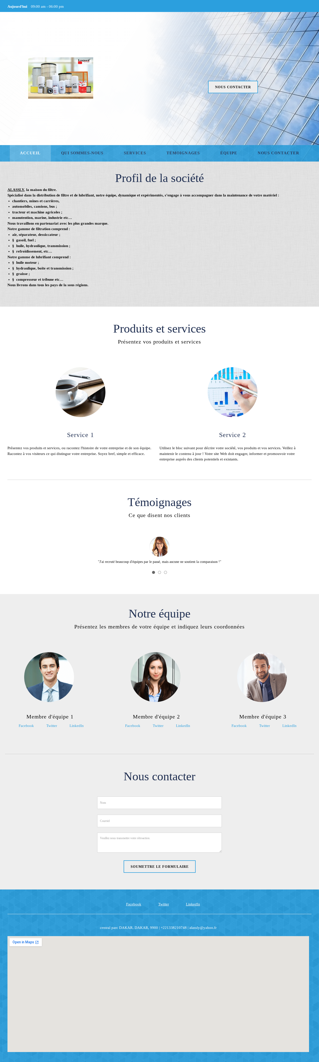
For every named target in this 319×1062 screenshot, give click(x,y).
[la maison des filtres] (60, 78)
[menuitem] (30, 153)
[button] (159, 544)
